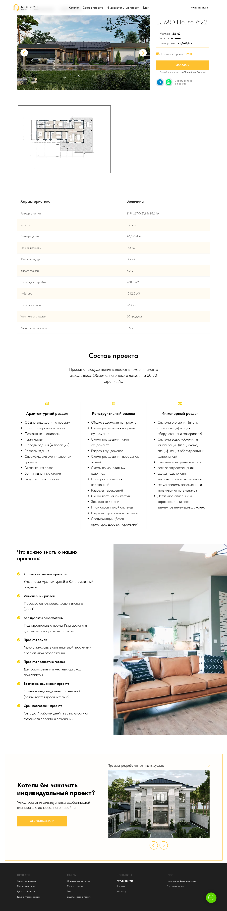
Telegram (121, 886)
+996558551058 (199, 7)
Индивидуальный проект (123, 7)
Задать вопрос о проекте (79, 896)
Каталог (74, 7)
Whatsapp (121, 891)
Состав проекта (93, 7)
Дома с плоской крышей (29, 896)
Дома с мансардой (26, 891)
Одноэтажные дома (26, 880)
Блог (146, 7)
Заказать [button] (182, 64)
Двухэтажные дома (26, 886)
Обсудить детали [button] (42, 820)
